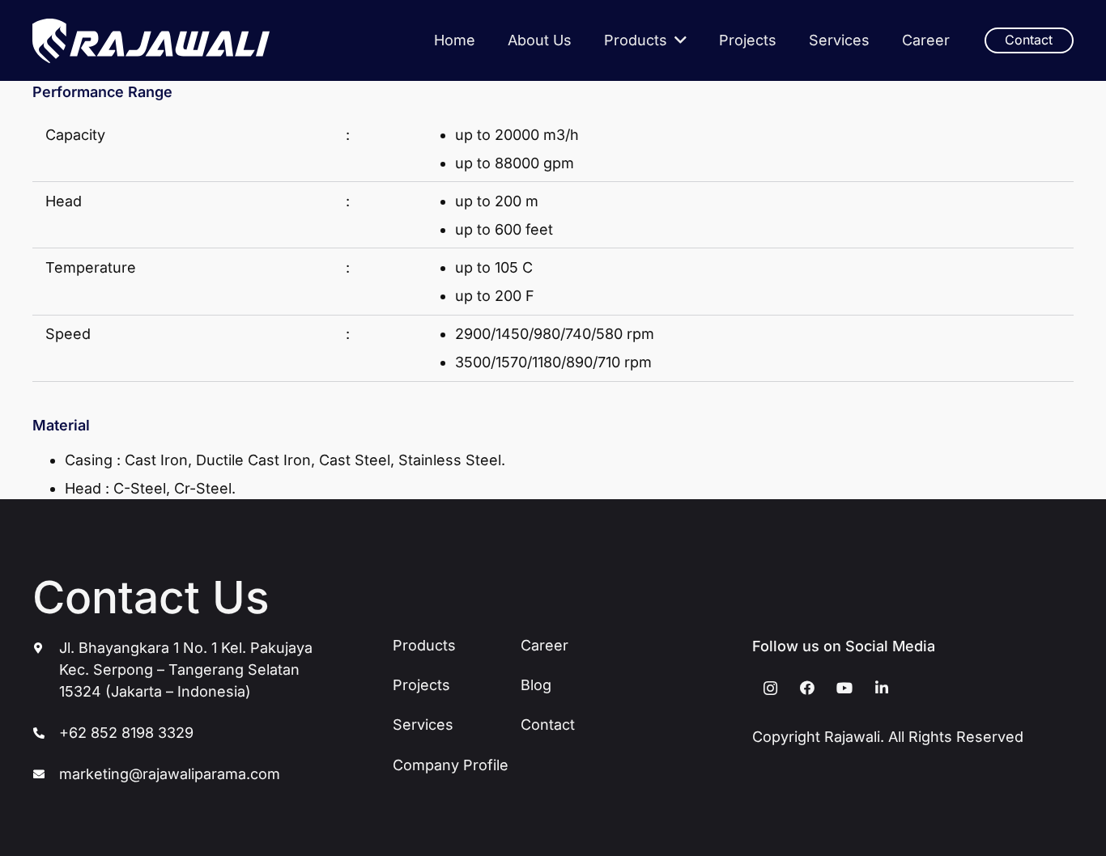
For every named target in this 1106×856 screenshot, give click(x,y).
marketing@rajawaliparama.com (169, 773)
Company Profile (450, 764)
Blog (536, 684)
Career (544, 645)
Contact (548, 724)
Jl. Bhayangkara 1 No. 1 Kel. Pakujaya (186, 647)
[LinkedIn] (881, 688)
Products (424, 645)
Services (423, 724)
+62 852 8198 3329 (126, 732)
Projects (421, 684)
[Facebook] (807, 688)
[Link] (151, 41)
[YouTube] (845, 688)
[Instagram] (770, 688)
